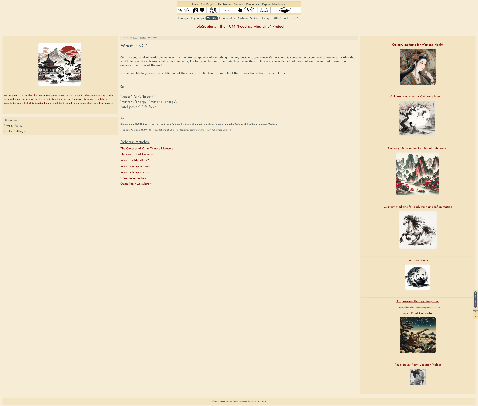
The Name (224, 4)
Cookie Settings (14, 131)
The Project (208, 4)
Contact (238, 4)
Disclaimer (252, 4)
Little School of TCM (285, 18)
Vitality (211, 18)
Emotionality (227, 18)
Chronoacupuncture (133, 178)
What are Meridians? (134, 160)
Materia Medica (248, 18)
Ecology (183, 18)
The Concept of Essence (136, 154)
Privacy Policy (13, 125)
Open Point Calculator (135, 183)
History (265, 18)
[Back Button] (475, 315)
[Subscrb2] (475, 299)
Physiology (197, 18)
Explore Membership (274, 4)
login (475, 311)
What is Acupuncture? (135, 166)
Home (194, 4)
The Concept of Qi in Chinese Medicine (146, 148)
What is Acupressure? (134, 172)
